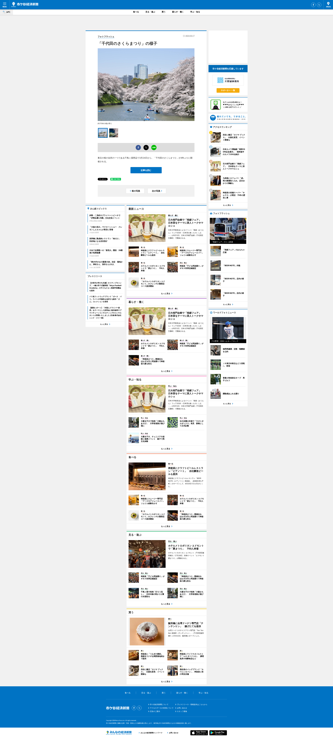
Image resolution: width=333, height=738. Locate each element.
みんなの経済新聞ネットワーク (119, 733)
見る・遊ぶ (150, 12)
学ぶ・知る (195, 12)
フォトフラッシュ (106, 36)
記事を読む (146, 170)
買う (164, 12)
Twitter (319, 5)
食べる (136, 12)
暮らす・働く (178, 12)
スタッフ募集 (182, 711)
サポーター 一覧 (228, 90)
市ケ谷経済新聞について (159, 704)
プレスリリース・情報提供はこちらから (192, 704)
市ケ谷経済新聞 (24, 4)
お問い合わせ (182, 708)
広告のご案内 (155, 711)
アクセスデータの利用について (162, 708)
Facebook (313, 5)
